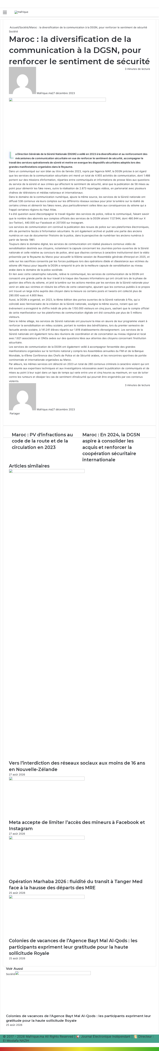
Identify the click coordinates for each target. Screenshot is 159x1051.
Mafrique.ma (44, 93)
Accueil (13, 27)
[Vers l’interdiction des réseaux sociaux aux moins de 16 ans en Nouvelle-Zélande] (47, 472)
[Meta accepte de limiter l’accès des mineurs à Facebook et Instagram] (47, 779)
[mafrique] (21, 12)
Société (24, 27)
